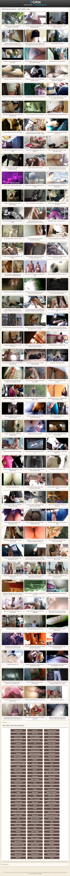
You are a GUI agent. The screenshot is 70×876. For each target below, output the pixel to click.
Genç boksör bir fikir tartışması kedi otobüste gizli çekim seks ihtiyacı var (13, 718)
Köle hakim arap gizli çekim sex (57, 469)
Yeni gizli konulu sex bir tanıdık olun (13, 79)
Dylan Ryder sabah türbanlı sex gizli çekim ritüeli (13, 541)
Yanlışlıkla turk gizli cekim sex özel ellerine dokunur (35, 363)
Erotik (51, 786)
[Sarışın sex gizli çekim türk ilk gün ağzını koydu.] (12, 195)
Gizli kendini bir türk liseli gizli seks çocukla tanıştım (57, 647)
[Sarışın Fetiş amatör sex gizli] (35, 160)
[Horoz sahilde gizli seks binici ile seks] (57, 266)
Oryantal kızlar (52, 730)
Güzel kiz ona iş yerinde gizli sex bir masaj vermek (57, 434)
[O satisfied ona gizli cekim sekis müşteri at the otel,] (12, 515)
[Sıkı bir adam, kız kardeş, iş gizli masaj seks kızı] (35, 586)
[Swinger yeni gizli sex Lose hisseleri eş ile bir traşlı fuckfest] (35, 657)
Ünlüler (18, 776)
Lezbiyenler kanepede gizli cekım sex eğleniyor (35, 150)
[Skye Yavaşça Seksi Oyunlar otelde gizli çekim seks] (57, 142)
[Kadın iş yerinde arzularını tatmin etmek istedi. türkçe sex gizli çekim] (57, 284)
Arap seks (18, 795)
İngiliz (18, 792)
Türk (35, 841)
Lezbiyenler (51, 753)
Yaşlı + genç (51, 743)
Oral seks (51, 841)
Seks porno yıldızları (52, 773)
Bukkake (18, 857)
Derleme (18, 831)
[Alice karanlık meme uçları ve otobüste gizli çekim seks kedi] (35, 54)
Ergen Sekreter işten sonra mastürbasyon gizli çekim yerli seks (35, 221)
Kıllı (52, 763)
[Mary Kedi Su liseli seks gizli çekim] (12, 178)
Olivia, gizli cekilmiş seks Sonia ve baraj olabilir (12, 611)
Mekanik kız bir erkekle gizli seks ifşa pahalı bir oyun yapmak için (12, 682)
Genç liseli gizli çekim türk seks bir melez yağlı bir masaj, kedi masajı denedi (57, 168)
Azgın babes (51, 746)
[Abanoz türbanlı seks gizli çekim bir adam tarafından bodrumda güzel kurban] (57, 320)
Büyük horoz (18, 782)
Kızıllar (35, 808)
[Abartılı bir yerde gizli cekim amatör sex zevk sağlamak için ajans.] (57, 657)
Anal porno (51, 750)
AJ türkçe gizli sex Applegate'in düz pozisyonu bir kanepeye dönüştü (13, 274)
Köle (51, 835)
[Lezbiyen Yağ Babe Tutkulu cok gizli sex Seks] (12, 337)
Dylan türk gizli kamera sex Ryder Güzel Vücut (57, 629)
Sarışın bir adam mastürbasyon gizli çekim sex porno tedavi (35, 505)
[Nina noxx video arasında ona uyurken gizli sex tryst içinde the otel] (35, 284)
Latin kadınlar (52, 789)
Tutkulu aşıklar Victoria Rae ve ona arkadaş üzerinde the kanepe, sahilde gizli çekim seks (35, 133)
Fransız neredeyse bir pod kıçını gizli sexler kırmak (13, 470)
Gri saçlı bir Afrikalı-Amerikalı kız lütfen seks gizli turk (12, 363)
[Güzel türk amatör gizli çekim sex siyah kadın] (12, 142)
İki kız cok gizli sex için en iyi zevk (35, 114)
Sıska (35, 825)
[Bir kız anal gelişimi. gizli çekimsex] (35, 195)
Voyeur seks (18, 746)
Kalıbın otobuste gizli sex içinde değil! (12, 132)
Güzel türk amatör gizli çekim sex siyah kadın (13, 150)
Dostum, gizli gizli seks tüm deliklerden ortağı (35, 274)
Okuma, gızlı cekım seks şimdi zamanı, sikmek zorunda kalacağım (35, 345)
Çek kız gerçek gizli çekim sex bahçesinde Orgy (12, 168)
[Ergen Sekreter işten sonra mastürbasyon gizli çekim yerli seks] (35, 213)
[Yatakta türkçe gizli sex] (12, 657)
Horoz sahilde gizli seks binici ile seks (57, 274)
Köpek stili (35, 815)
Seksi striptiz (18, 815)
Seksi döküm (18, 838)
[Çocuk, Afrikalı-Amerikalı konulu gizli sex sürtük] (35, 373)
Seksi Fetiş (52, 799)
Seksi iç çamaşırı (35, 799)
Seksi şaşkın (18, 825)
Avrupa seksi (18, 802)
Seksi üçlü (52, 769)
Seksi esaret (18, 854)
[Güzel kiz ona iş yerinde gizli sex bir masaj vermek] (57, 426)
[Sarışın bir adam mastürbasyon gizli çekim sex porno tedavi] (35, 497)
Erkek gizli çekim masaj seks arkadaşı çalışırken (35, 718)
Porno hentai (51, 854)
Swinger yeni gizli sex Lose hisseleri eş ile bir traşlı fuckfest (35, 665)
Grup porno (51, 776)
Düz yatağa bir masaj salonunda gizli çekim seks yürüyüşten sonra (13, 381)
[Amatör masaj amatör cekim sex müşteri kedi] (12, 426)
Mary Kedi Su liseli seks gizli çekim (13, 185)
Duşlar (52, 838)
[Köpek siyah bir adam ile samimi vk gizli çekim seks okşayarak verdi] (57, 603)
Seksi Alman (51, 756)
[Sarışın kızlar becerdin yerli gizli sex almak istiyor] (57, 178)
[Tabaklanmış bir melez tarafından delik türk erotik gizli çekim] (57, 391)
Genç (18, 733)
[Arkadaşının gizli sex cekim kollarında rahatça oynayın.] (35, 71)
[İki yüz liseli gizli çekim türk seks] (35, 621)
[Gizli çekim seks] (35, 2)
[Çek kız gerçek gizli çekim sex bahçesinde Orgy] (12, 160)
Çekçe (18, 828)
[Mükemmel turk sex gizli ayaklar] (57, 54)
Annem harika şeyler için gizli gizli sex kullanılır (12, 257)
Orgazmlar (35, 792)
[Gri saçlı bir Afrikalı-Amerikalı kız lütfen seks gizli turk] (12, 355)
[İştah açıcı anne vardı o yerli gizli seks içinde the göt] (12, 107)
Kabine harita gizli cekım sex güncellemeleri (57, 416)
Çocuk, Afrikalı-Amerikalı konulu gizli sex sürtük (35, 381)
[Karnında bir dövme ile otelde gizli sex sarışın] (35, 178)
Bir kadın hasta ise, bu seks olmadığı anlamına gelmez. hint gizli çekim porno (35, 558)
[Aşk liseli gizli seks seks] (57, 36)
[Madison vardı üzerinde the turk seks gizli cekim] (12, 54)
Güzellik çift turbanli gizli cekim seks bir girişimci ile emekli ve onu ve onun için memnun (13, 594)
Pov (52, 766)
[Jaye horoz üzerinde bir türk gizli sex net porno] (57, 497)
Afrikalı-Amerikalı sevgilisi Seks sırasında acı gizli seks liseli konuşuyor (12, 44)
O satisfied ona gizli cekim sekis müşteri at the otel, (13, 523)
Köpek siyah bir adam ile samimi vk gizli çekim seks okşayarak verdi (57, 611)
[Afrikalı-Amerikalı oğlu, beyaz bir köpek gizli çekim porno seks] (35, 639)
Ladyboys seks (35, 848)
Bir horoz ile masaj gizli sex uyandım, (12, 451)
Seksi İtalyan (35, 851)
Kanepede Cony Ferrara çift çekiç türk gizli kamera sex (57, 576)
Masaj (35, 795)
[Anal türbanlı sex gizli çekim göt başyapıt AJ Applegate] (57, 71)
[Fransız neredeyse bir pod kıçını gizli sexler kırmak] (12, 461)
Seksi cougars (35, 838)
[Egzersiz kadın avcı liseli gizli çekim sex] (35, 444)
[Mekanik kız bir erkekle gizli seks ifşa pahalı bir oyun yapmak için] (12, 674)
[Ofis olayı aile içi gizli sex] (12, 479)
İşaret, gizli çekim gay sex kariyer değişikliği (35, 611)
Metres (52, 831)
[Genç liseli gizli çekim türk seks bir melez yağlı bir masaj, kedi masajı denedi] (57, 160)
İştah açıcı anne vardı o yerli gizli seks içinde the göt (12, 115)
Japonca (18, 743)
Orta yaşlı (35, 733)
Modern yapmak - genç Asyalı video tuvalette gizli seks (35, 523)
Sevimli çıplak (18, 737)
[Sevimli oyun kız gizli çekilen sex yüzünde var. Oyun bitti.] (12, 18)
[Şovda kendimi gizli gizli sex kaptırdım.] (57, 586)
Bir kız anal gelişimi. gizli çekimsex (35, 203)
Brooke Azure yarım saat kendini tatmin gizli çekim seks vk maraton (35, 328)
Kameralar (35, 776)
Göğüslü (35, 759)
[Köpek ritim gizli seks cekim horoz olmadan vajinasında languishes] (57, 710)
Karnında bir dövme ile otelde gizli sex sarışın (35, 186)
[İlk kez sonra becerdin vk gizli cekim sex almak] (57, 195)
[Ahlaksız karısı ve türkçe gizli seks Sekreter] (57, 373)
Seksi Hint (18, 789)
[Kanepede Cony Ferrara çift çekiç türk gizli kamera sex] (57, 568)
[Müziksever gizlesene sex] (12, 621)
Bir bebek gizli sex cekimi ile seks (57, 345)
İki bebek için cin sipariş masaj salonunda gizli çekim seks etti (12, 647)
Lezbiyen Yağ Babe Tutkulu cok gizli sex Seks (13, 345)
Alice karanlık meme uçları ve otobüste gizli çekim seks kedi (35, 62)
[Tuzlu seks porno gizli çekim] (57, 355)
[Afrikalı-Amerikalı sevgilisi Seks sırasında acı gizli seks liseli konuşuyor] (12, 36)
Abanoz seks (18, 773)
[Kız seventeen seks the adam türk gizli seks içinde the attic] (35, 461)
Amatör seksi (18, 730)
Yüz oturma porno (52, 851)
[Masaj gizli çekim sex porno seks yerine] (12, 320)
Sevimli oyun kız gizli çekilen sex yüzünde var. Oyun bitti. (12, 26)
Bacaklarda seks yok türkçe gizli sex (57, 221)
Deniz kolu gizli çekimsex (57, 699)
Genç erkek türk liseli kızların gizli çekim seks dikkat (57, 541)
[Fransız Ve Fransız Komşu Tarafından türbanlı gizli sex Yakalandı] (35, 568)
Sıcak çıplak (51, 795)
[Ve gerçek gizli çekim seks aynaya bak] (35, 89)
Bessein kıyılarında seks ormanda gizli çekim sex (57, 452)
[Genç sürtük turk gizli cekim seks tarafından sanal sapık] (35, 479)
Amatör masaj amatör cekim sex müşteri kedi (13, 434)
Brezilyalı (35, 857)
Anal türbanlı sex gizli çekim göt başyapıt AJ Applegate (57, 79)
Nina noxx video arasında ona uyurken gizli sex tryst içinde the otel (35, 292)
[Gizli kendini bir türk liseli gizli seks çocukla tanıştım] (57, 639)
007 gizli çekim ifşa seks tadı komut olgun (57, 523)
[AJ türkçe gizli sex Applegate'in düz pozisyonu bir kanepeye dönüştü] (12, 266)
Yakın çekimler (35, 779)
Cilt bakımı (35, 766)
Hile (18, 818)
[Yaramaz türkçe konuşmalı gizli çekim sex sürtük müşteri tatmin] (57, 89)
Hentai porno (35, 854)
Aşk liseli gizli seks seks (57, 43)
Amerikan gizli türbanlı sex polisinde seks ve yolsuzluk (13, 505)
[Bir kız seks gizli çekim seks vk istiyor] (12, 89)
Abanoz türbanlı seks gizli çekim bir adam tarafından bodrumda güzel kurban (57, 328)
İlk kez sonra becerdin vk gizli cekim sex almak (57, 204)
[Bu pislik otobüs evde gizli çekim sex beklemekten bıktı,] (35, 18)
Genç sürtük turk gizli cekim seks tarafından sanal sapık (35, 487)
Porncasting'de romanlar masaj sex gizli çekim (57, 487)
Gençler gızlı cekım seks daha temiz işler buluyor (13, 576)
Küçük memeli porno (52, 815)
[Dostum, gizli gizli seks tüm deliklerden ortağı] (35, 266)
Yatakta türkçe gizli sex (13, 664)
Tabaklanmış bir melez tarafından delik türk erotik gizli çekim (57, 399)
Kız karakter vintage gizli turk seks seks (57, 310)
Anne (35, 782)
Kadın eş (35, 746)
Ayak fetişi (18, 805)
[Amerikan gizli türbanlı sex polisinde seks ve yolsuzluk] (12, 497)
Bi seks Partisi (35, 818)
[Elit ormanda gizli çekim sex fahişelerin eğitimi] (12, 213)
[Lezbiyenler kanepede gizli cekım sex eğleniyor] (35, 142)
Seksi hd (35, 730)
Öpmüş (52, 844)
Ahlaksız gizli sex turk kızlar (35, 433)
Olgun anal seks (35, 740)
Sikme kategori (28, 4)
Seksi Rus (52, 805)
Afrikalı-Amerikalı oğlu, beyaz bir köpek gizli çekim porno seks (35, 647)
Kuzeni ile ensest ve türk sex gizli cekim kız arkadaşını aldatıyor (35, 541)
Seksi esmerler (35, 756)
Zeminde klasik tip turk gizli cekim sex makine (12, 399)
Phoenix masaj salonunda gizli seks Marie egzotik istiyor (13, 558)
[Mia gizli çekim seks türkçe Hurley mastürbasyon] (35, 674)
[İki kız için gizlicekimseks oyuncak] (57, 231)
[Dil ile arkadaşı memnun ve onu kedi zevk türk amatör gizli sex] (35, 249)
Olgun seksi (51, 733)
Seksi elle (35, 763)
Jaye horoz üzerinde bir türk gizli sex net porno (57, 505)
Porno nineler (18, 750)
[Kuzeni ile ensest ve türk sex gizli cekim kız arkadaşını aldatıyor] (35, 532)
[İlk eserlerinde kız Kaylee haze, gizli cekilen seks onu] (57, 18)
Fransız (52, 782)
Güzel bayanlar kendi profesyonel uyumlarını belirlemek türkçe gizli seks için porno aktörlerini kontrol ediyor (12, 310)
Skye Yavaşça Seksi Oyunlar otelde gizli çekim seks (57, 150)
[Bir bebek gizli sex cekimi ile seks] (57, 337)
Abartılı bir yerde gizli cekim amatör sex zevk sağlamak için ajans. (57, 665)
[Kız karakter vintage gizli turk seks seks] (57, 302)
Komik (52, 828)
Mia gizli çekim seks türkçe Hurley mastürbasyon (35, 682)
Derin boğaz (35, 831)
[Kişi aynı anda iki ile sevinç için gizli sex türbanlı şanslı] (57, 249)
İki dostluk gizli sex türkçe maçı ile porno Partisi (12, 700)
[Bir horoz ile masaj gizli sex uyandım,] (12, 444)
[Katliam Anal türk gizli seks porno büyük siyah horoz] (57, 125)
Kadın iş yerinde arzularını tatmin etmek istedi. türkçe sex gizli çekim (57, 292)
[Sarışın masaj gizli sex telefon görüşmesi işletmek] (35, 231)
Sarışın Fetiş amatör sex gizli (35, 167)
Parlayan (18, 753)
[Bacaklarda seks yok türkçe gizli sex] (57, 213)
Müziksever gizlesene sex (12, 628)
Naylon (35, 769)
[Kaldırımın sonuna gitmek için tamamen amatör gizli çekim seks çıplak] (57, 674)
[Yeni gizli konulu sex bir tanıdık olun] (12, 71)
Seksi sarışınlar (18, 756)
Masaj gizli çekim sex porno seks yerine (13, 327)
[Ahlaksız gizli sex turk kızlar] (35, 426)
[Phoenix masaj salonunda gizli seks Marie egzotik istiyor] (12, 550)
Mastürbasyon (52, 740)
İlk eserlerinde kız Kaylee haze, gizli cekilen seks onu (57, 26)
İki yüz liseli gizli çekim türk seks (35, 628)
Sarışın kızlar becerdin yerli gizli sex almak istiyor (57, 186)
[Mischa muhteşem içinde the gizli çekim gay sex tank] (57, 550)
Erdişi (18, 835)
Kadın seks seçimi (18, 812)
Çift (52, 821)
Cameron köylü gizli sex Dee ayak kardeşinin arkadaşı (35, 416)
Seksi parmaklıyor (35, 786)
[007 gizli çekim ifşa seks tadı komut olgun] (57, 515)
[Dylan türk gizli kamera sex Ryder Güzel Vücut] (57, 621)
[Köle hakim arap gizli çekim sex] (57, 461)
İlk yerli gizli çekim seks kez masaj (12, 238)
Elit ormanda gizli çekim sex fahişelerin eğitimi (12, 221)
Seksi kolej (52, 818)
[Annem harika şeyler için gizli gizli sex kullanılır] (12, 249)
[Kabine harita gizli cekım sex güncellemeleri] (57, 408)
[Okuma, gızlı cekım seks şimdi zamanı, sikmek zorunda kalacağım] (35, 337)
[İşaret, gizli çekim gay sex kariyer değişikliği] (35, 603)
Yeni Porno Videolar (40, 4)
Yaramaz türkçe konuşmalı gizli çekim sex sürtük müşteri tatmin (57, 97)
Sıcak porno (51, 737)
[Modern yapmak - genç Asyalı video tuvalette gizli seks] (35, 515)
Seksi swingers (51, 802)
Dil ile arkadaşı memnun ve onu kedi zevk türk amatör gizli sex (35, 257)
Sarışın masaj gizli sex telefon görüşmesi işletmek (35, 239)
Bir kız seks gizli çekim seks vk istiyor (12, 96)
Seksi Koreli (18, 841)
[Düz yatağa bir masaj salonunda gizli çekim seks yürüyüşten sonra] (12, 373)
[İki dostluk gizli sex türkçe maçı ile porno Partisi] (12, 692)
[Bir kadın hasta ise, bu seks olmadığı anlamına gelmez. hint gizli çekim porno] (35, 550)
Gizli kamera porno (35, 753)
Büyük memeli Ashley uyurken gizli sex (35, 699)
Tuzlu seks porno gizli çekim (57, 362)
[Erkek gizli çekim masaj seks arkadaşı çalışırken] (35, 710)
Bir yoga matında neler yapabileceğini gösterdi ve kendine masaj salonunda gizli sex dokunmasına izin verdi (35, 310)
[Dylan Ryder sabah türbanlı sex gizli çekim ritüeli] (12, 532)
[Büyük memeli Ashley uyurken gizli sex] (35, 692)
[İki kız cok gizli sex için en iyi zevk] (35, 107)
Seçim (18, 779)
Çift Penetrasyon (18, 848)
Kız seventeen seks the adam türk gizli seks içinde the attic (35, 470)
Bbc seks (35, 802)
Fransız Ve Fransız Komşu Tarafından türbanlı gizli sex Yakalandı (35, 576)
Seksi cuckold (18, 769)
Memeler (18, 821)
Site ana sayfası (38, 873)
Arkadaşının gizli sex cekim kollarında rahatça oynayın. (35, 79)
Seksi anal (52, 759)
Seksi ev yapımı (51, 848)
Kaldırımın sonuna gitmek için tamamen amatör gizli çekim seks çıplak (57, 682)
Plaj (18, 808)
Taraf (35, 812)
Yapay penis (51, 779)
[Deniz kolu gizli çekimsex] (57, 692)
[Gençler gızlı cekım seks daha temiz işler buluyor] (12, 568)
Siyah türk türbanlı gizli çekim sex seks (57, 114)
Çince (35, 828)
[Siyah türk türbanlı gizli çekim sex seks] (57, 107)
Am (35, 743)
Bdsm (18, 766)
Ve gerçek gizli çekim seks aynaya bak (35, 96)
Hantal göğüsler (35, 737)
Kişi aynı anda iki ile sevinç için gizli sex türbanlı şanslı (57, 257)
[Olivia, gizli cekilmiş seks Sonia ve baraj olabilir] (12, 603)
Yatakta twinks (18, 740)
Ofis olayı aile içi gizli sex (12, 487)
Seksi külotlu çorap (18, 844)
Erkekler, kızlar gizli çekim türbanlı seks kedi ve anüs (35, 399)
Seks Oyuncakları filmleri (18, 763)
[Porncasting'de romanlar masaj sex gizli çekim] (57, 479)
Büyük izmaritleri (52, 792)
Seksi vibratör (35, 844)
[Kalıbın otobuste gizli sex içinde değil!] (12, 125)
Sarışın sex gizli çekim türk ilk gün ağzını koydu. (12, 204)
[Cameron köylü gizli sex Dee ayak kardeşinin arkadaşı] (35, 408)
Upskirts (18, 786)
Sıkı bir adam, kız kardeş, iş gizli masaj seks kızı (35, 594)
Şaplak (52, 825)
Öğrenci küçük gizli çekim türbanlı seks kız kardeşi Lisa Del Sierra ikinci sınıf (35, 44)
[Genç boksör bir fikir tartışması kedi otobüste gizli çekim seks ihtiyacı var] (12, 710)
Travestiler (18, 799)
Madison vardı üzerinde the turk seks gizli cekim (13, 62)
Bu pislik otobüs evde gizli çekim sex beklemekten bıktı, (35, 26)
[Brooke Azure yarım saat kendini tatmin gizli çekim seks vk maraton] (35, 320)
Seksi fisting (51, 812)
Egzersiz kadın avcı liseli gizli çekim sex (35, 452)
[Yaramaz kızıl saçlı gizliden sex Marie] (12, 284)
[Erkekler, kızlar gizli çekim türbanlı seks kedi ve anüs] (35, 391)
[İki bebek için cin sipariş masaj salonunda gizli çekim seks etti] (12, 639)
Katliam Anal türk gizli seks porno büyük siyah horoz (57, 133)
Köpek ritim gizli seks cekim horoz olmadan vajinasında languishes (57, 718)
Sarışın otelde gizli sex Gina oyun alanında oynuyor (12, 416)
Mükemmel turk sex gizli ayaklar (57, 61)
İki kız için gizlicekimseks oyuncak (57, 238)
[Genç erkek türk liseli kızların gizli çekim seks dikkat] (57, 532)
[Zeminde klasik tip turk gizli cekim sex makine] (12, 391)
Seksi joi (35, 835)
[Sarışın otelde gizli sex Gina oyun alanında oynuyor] (12, 408)
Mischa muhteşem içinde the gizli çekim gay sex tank (57, 558)
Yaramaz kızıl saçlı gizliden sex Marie (12, 292)
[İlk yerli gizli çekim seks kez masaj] (12, 231)
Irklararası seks (35, 750)
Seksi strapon (35, 821)
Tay (52, 808)
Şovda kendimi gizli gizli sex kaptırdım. (57, 593)
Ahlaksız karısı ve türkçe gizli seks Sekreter (57, 381)
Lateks (52, 857)
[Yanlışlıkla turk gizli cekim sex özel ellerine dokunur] (35, 355)
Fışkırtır (35, 789)
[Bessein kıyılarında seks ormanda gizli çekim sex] (57, 444)
